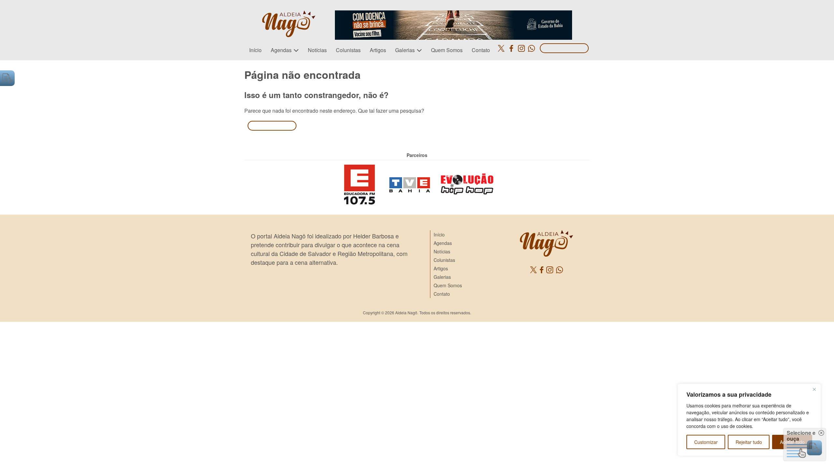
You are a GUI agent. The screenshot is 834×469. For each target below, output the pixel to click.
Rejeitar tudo (749, 442)
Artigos (378, 50)
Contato (481, 50)
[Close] (814, 389)
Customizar (706, 442)
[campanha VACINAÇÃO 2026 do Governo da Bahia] (453, 14)
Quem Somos (447, 50)
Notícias (317, 50)
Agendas (281, 50)
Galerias (405, 50)
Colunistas (348, 50)
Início (255, 50)
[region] (749, 420)
